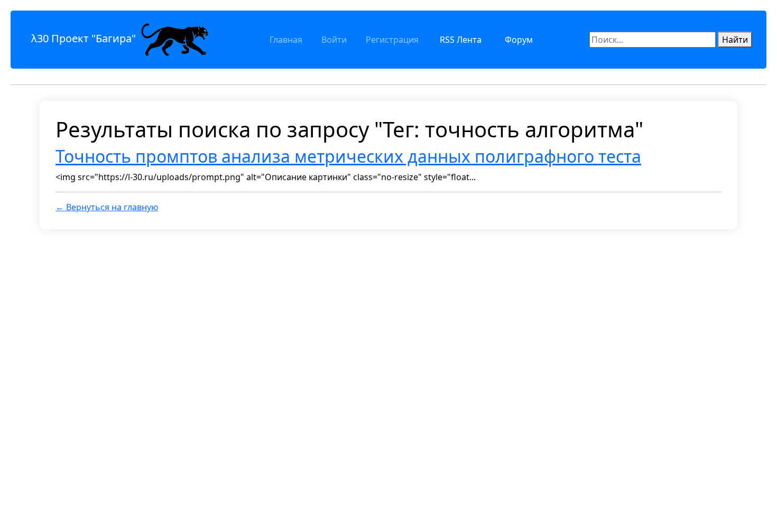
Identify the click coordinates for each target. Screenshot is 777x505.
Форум (519, 39)
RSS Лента (461, 39)
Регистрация (392, 39)
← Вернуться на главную (107, 207)
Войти (334, 39)
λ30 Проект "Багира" (84, 38)
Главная (286, 39)
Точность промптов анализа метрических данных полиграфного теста (348, 156)
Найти (735, 39)
